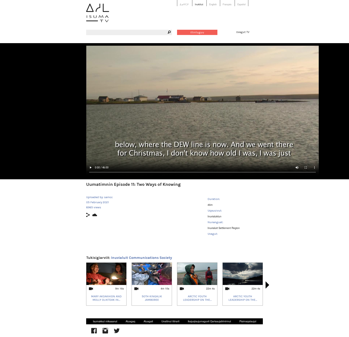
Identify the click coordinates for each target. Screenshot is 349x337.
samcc (108, 197)
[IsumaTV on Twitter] (116, 332)
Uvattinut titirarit (170, 321)
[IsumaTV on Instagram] (105, 332)
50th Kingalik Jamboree (152, 298)
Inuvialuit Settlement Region (224, 228)
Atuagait (148, 321)
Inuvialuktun (214, 216)
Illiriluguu (197, 32)
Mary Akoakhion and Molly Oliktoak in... (106, 298)
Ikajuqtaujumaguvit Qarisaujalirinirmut (209, 321)
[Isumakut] (97, 15)
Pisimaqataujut (247, 321)
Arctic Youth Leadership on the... (197, 298)
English (213, 4)
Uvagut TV (242, 32)
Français (227, 4)
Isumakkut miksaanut (105, 321)
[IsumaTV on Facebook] (94, 332)
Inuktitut (199, 4)
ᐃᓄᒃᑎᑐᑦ (184, 4)
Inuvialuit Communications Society (141, 258)
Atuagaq (130, 321)
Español (241, 4)
